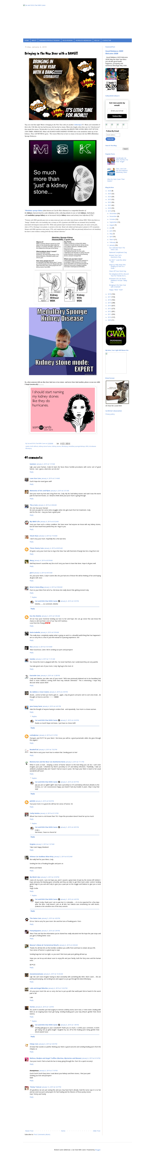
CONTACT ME (106, 40)
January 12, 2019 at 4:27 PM (51, 1087)
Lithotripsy (78, 125)
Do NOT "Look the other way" (117, 261)
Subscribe (117, 116)
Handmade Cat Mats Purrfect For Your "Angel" (122, 160)
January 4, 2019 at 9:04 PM (45, 801)
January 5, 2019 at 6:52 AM (63, 857)
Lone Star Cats (35, 478)
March (112, 239)
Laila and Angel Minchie (39, 988)
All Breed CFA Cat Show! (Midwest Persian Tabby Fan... (118, 280)
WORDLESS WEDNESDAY (83, 40)
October (113, 219)
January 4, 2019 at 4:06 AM (47, 505)
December (113, 213)
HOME (27, 40)
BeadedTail (34, 749)
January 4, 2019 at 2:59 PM (59, 692)
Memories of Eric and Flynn (40, 491)
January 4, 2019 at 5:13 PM (48, 735)
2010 (110, 317)
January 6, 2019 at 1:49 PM (70, 1025)
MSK (87, 446)
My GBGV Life (35, 522)
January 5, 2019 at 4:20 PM (51, 918)
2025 (110, 194)
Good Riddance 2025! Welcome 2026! (114, 52)
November (113, 216)
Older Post (96, 1131)
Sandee (32, 659)
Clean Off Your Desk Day (117, 271)
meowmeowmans (36, 974)
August (112, 225)
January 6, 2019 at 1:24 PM (45, 1007)
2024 (110, 197)
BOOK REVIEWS (68, 40)
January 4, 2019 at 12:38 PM (50, 675)
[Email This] (61, 444)
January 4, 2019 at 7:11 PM (75, 762)
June (111, 231)
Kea (31, 647)
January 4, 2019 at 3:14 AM (51, 478)
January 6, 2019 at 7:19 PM (48, 1071)
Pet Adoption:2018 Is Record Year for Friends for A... (119, 275)
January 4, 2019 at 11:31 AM (45, 659)
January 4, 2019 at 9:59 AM (50, 632)
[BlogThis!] (63, 444)
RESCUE (96, 40)
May (111, 234)
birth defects (34, 446)
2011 (110, 314)
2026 (110, 191)
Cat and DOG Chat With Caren (46, 601)
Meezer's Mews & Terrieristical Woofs (44, 945)
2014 (110, 306)
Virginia (33, 844)
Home (63, 1131)
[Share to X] (65, 444)
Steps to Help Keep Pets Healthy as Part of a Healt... (117, 266)
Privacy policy (110, 414)
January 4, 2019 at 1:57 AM (46, 464)
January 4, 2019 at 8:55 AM (43, 573)
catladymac (34, 735)
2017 (110, 297)
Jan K (32, 573)
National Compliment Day (118, 252)
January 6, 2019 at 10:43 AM (53, 974)
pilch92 (32, 801)
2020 (110, 208)
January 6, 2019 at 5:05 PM (48, 1044)
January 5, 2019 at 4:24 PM (70, 720)
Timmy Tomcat (35, 1087)
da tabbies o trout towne (39, 692)
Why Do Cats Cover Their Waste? (116, 180)
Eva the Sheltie (35, 616)
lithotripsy (65, 446)
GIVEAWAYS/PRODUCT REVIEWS (49, 40)
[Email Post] (57, 443)
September (113, 222)
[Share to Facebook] (67, 444)
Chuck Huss (34, 536)
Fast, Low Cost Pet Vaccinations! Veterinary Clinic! (122, 170)
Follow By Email (112, 131)
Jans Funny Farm (36, 706)
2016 (110, 300)
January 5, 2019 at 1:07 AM (45, 844)
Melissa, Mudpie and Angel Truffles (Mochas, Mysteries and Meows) (56, 1058)
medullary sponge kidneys (77, 446)
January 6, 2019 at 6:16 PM (91, 1058)
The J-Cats (34, 505)
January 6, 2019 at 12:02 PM (57, 988)
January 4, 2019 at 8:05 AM (53, 548)
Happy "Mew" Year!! (116, 290)
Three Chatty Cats (37, 548)
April (111, 237)
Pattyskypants (35, 931)
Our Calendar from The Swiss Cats (117, 249)
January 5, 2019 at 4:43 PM (70, 899)
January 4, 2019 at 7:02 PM (48, 749)
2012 (110, 311)
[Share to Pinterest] (69, 444)
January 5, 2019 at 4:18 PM (50, 877)
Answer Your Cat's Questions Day (115, 256)
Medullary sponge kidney (34, 210)
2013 (110, 309)
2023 (110, 199)
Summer (33, 464)
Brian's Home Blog (37, 587)
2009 (110, 320)
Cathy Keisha (35, 813)
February (113, 242)
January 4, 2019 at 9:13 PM (49, 813)
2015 (110, 303)
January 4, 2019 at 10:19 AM (42, 647)
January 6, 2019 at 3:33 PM (70, 601)
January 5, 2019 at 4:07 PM (70, 782)
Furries (32, 1007)
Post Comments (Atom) (42, 1134)
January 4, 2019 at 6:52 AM (49, 522)
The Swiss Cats (35, 918)
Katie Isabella (35, 632)
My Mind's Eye (35, 877)
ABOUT (34, 40)
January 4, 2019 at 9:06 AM (53, 587)
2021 (110, 205)
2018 (110, 294)
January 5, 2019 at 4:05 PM (70, 827)
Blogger (97, 1150)
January (112, 245)
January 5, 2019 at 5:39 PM (51, 931)
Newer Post (29, 1131)
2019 (110, 211)
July (111, 228)
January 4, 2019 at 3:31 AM (60, 491)
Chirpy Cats (34, 1044)
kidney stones (56, 446)
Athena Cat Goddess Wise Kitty (42, 857)
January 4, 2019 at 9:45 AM (51, 616)
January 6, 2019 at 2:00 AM (68, 945)
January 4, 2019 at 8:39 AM (43, 560)
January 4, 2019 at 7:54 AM (48, 536)
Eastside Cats (35, 675)
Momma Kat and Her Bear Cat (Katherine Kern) (47, 762)
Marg (32, 560)
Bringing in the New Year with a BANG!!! (117, 286)
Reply (31, 472)
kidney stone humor (45, 446)
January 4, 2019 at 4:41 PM (52, 706)
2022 (110, 202)
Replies (34, 597)
